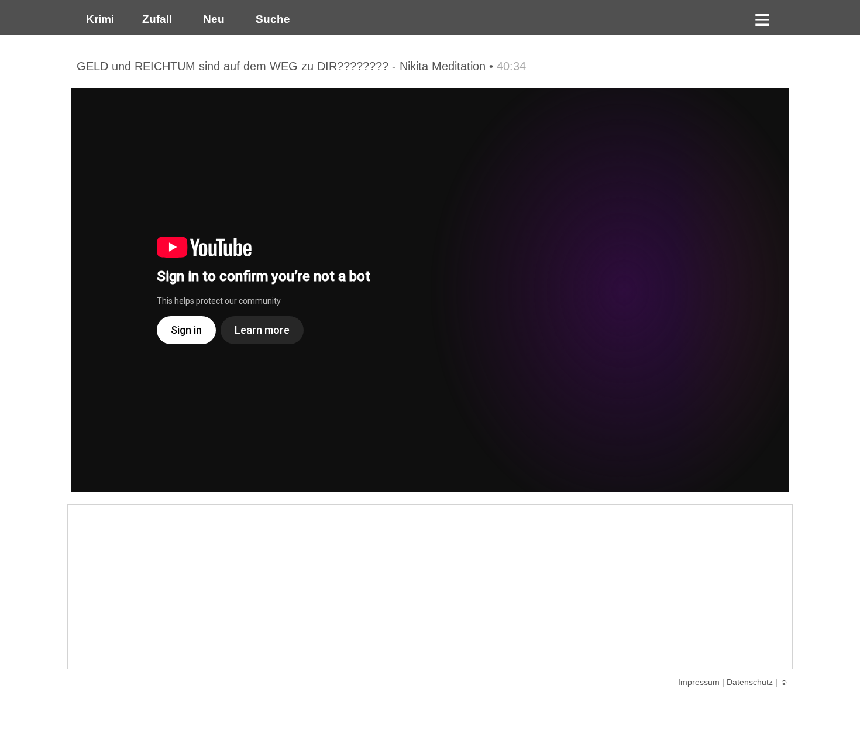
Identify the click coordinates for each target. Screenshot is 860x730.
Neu (212, 19)
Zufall (155, 19)
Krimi (97, 19)
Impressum (699, 682)
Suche (270, 19)
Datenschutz (750, 682)
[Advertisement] (430, 587)
